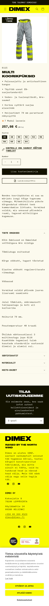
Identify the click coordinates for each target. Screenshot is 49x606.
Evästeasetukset (24, 600)
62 (19, 142)
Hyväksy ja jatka (24, 586)
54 (33, 137)
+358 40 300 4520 (16, 514)
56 (41, 137)
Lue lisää (9, 578)
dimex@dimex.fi (15, 517)
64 (26, 142)
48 (12, 137)
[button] (5, 9)
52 (26, 137)
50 (19, 137)
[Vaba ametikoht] (41, 421)
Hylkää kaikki (24, 593)
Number (5, 156)
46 (4, 137)
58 (4, 142)
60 (12, 142)
